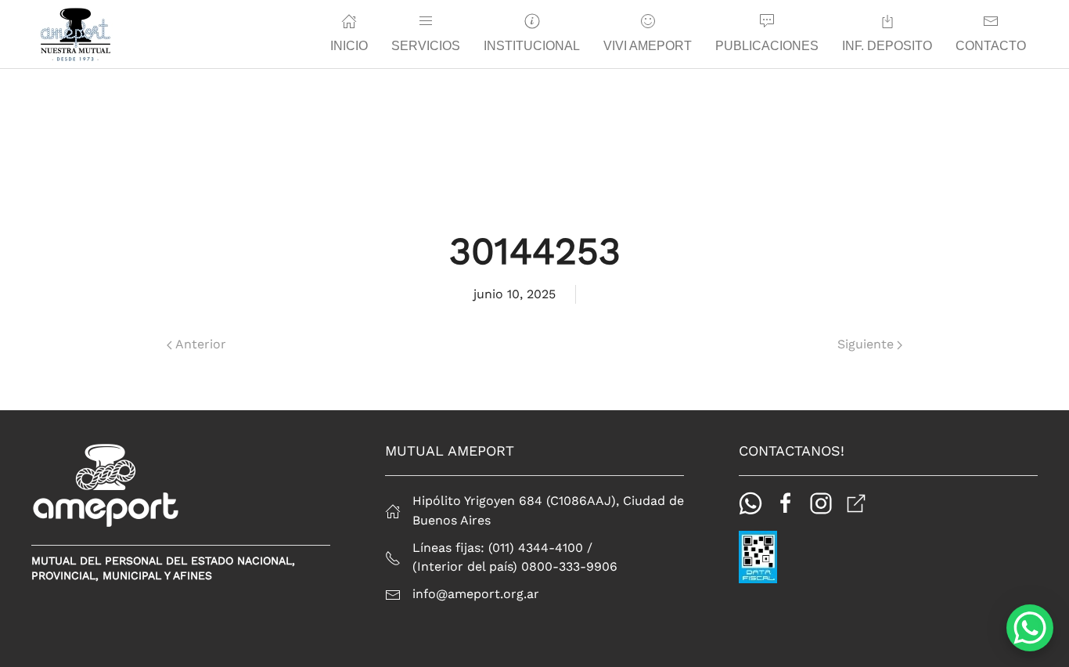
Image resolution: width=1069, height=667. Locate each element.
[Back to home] (75, 34)
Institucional (532, 45)
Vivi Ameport (647, 45)
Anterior (200, 344)
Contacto (991, 45)
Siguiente (865, 344)
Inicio (349, 45)
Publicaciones (767, 45)
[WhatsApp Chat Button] (1029, 627)
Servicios (425, 45)
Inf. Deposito (887, 45)
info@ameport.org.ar (475, 593)
